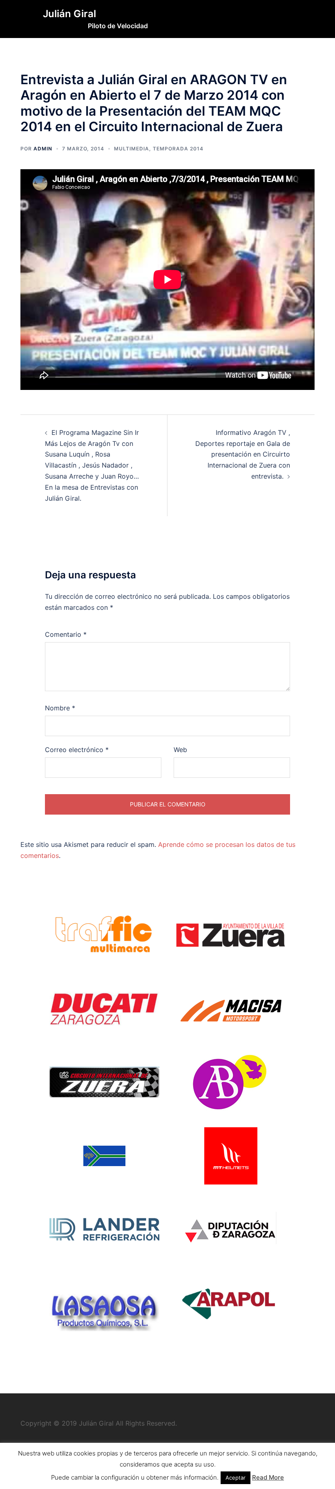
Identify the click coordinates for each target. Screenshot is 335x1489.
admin (43, 149)
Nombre (60, 708)
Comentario (66, 634)
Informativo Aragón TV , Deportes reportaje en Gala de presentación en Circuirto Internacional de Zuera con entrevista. (242, 454)
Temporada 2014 (178, 149)
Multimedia (131, 149)
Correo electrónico (77, 750)
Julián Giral (69, 14)
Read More (268, 1477)
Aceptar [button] (236, 1477)
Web (180, 750)
